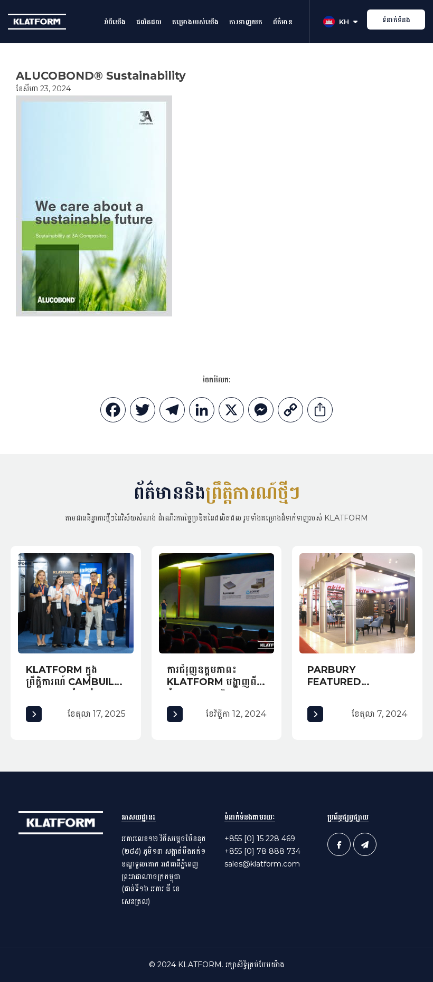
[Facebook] (113, 412)
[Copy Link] (290, 412)
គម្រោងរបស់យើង (195, 21)
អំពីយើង (115, 21)
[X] (231, 412)
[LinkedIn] (201, 412)
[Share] (320, 412)
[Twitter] (142, 412)
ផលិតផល (149, 21)
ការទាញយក (245, 21)
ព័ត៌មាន (283, 21)
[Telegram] (172, 412)
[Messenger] (261, 412)
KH (344, 21)
